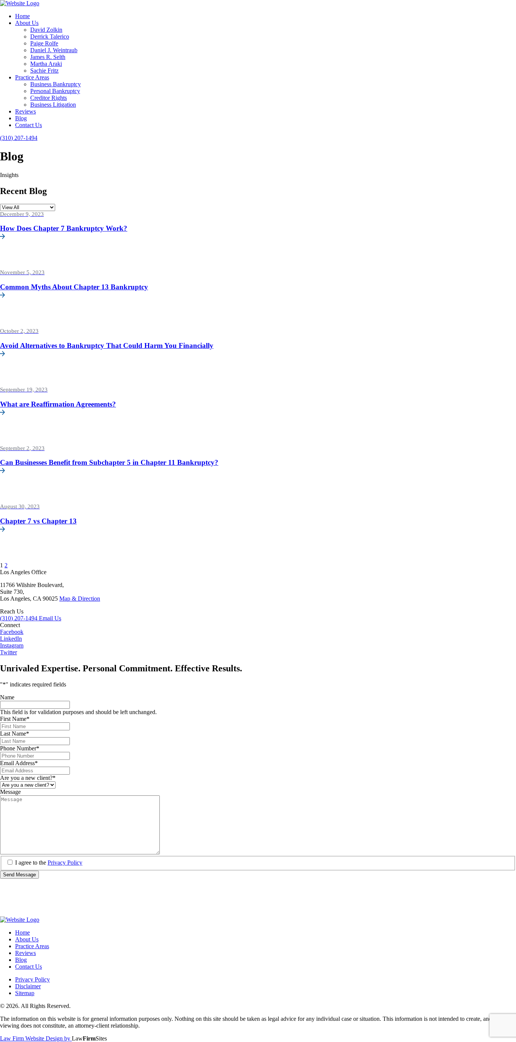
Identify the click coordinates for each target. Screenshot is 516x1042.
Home (22, 16)
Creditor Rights (48, 98)
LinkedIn (11, 638)
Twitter (8, 652)
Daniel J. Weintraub (53, 50)
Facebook (11, 632)
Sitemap (24, 993)
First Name (14, 719)
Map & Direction (79, 598)
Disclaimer (28, 986)
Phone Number (19, 748)
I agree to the (48, 862)
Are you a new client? (28, 778)
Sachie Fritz (44, 70)
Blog (21, 118)
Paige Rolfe (44, 43)
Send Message (19, 874)
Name (7, 697)
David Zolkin (46, 29)
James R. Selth (47, 57)
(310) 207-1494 (19, 618)
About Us (27, 23)
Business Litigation (53, 104)
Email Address (19, 763)
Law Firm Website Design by (36, 1038)
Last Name (14, 733)
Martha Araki (46, 64)
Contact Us (28, 125)
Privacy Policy (65, 862)
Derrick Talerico (49, 36)
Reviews (25, 111)
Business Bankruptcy (55, 84)
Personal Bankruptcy (55, 91)
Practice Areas (32, 77)
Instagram (11, 645)
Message (10, 792)
